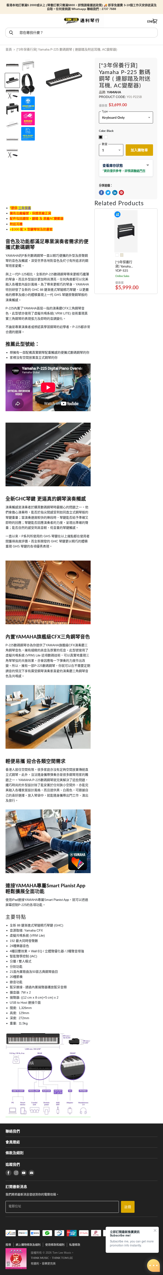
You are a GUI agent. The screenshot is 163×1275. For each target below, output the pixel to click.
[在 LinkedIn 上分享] (114, 192)
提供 (14, 208)
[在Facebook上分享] (101, 192)
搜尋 (8, 1244)
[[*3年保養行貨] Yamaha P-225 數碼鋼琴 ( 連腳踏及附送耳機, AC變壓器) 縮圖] (12, 65)
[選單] (7, 21)
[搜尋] (11, 32)
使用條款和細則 (55, 1244)
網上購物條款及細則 (28, 1244)
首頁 (9, 49)
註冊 (127, 1207)
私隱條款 (74, 1244)
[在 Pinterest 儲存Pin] (121, 192)
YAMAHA (114, 92)
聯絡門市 (139, 170)
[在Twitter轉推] (108, 192)
